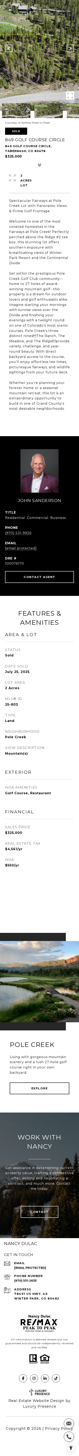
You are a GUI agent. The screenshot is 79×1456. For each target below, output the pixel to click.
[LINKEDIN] (45, 1378)
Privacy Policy (59, 1428)
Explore (39, 1088)
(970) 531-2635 (25, 1280)
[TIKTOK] (56, 1378)
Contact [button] (39, 1212)
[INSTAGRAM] (34, 1378)
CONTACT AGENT (39, 577)
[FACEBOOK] (23, 1378)
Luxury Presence (39, 1406)
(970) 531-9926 (18, 533)
